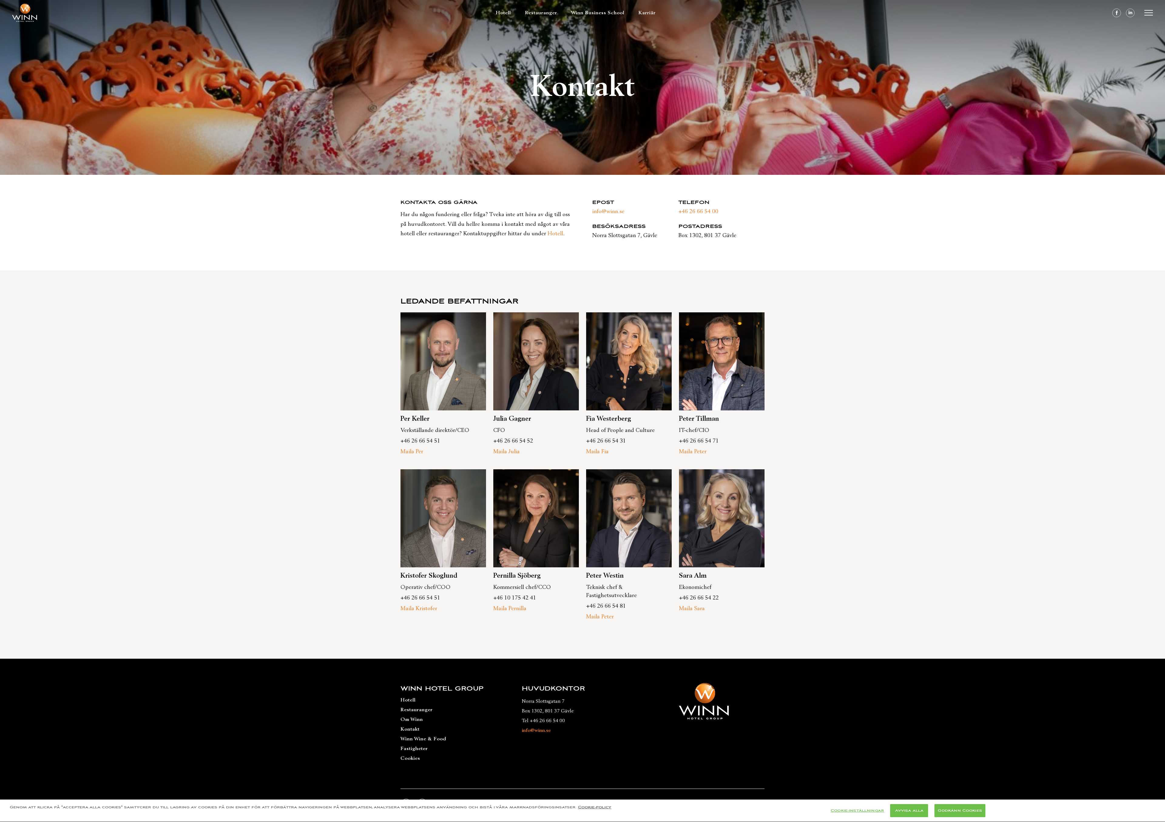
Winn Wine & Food (423, 738)
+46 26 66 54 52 (513, 441)
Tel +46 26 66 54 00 (543, 720)
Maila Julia (506, 451)
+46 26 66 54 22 (699, 598)
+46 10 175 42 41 (514, 598)
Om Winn (411, 719)
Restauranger (541, 12)
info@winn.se (608, 211)
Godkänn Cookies (960, 810)
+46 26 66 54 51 (420, 441)
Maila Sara (692, 608)
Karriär (647, 12)
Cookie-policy (594, 807)
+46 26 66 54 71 (699, 441)
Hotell (503, 12)
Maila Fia (597, 451)
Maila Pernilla (509, 608)
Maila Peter (693, 451)
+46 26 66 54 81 (606, 606)
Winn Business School (597, 12)
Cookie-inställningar (857, 810)
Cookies (410, 758)
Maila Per (411, 451)
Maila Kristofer (418, 608)
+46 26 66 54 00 (698, 211)
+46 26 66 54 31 (606, 441)
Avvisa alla (909, 810)
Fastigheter (414, 748)
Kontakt (410, 729)
